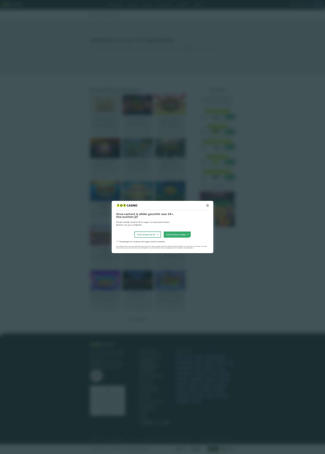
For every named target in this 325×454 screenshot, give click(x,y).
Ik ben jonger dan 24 (146, 235)
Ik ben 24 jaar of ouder (176, 235)
